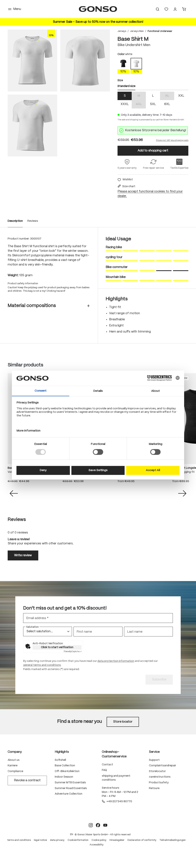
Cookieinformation (78, 840)
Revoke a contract (27, 780)
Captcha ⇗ (73, 651)
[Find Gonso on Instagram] (91, 825)
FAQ (104, 770)
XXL (181, 95)
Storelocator (157, 771)
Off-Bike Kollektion (67, 771)
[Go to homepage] (98, 9)
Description (15, 221)
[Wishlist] (166, 9)
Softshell (60, 760)
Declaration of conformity (141, 840)
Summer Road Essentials (71, 788)
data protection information (115, 661)
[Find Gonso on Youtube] (105, 825)
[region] (59, 93)
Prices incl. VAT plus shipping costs (172, 140)
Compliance (15, 771)
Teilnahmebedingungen (172, 840)
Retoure (154, 788)
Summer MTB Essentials (70, 782)
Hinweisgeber (116, 840)
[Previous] (14, 493)
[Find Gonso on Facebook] (98, 825)
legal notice (40, 840)
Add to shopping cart (153, 150)
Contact (107, 764)
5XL (153, 104)
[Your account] (175, 9)
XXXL (125, 104)
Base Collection (65, 765)
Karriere (12, 765)
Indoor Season (64, 777)
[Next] (182, 493)
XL (169, 96)
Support (154, 760)
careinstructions (160, 777)
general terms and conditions (42, 665)
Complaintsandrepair (162, 765)
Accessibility (97, 845)
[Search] (157, 9)
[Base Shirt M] (32, 60)
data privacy (57, 840)
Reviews (32, 221)
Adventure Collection (68, 794)
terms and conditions (19, 840)
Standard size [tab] (126, 86)
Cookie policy (98, 840)
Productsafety (159, 782)
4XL (141, 104)
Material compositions (32, 306)
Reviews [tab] (17, 519)
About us (14, 760)
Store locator (122, 721)
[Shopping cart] (184, 9)
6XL (167, 104)
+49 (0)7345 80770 (119, 801)
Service (154, 751)
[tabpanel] (153, 100)
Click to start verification (57, 647)
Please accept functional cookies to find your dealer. (150, 194)
